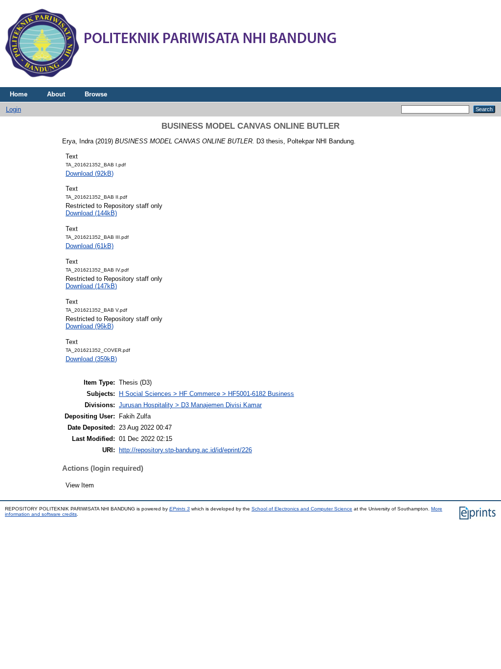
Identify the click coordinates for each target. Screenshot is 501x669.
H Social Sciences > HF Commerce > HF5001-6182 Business (206, 393)
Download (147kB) (91, 286)
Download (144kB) (91, 213)
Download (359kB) (91, 359)
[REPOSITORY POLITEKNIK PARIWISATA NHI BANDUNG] (171, 85)
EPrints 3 (179, 508)
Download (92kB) (90, 173)
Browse (96, 94)
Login (13, 109)
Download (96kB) (90, 326)
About (56, 94)
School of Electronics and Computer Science (301, 508)
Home (18, 94)
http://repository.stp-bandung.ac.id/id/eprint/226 (185, 450)
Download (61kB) (90, 246)
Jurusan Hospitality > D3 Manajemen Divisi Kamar (190, 405)
